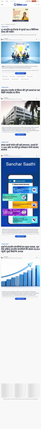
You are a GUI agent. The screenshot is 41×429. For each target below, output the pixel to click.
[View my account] (39, 4)
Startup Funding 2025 (25, 79)
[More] (36, 39)
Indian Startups (5, 76)
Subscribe (34, 1)
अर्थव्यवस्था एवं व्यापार (10, 24)
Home (2, 24)
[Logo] (20, 4)
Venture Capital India (21, 76)
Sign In (38, 1)
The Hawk (6, 38)
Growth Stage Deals (5, 79)
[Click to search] (36, 4)
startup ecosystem (15, 79)
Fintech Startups (30, 76)
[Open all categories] (2, 4)
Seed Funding (12, 76)
